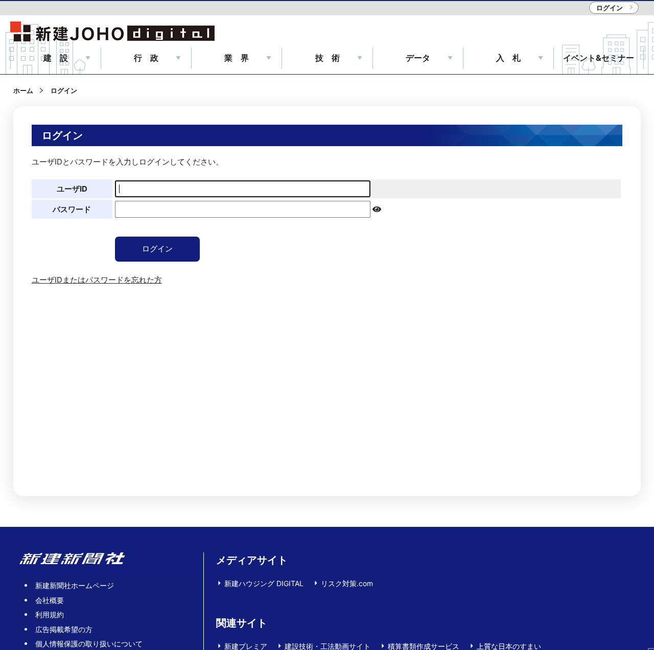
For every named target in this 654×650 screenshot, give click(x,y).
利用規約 (49, 614)
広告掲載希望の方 (63, 629)
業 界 (236, 58)
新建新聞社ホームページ (74, 585)
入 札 (508, 58)
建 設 (55, 58)
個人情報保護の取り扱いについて (89, 643)
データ (418, 58)
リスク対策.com (347, 583)
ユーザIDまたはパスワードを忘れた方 (97, 280)
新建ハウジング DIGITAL (263, 583)
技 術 (327, 58)
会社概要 (49, 600)
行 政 (146, 58)
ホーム (23, 90)
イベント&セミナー (598, 58)
